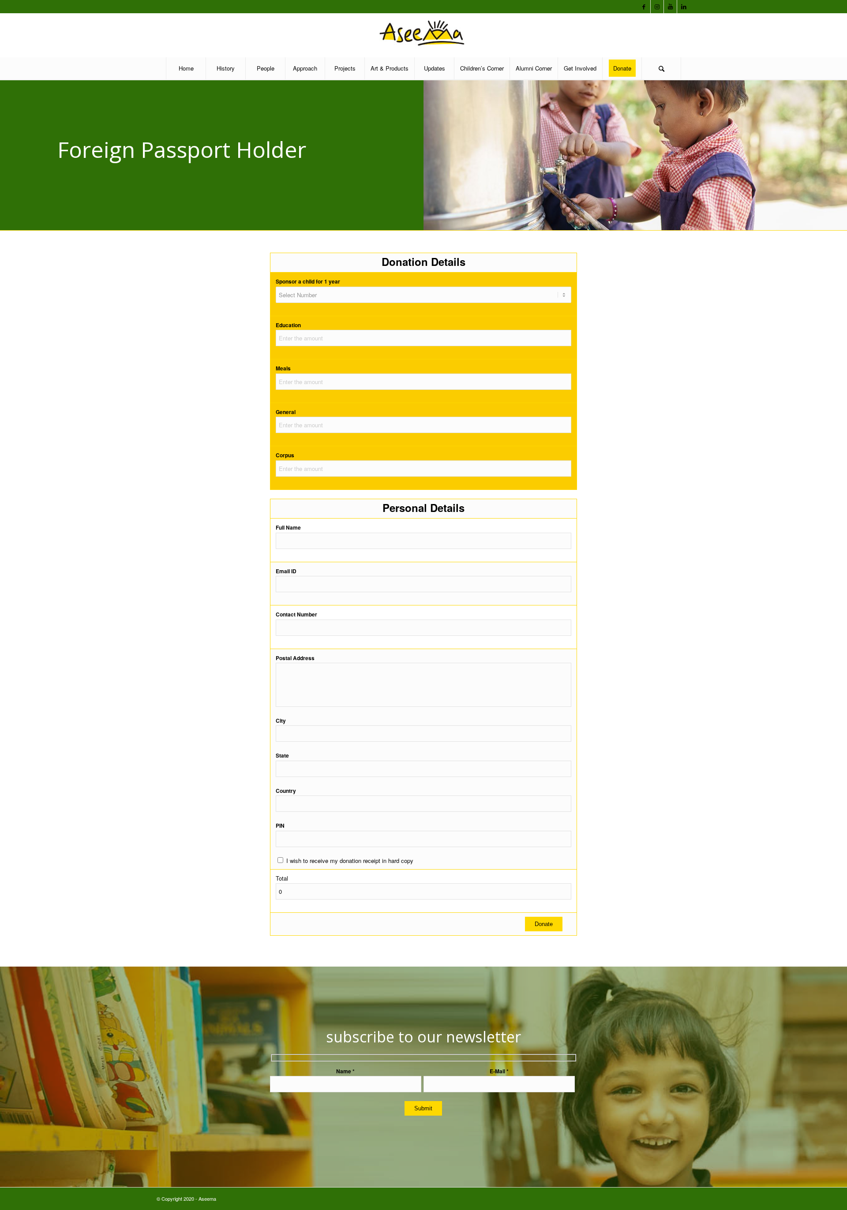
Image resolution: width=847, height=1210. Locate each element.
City (281, 721)
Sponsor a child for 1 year (308, 281)
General (286, 412)
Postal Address (295, 658)
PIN (280, 825)
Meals (283, 368)
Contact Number (296, 614)
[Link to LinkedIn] (683, 6)
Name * (345, 1071)
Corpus (285, 455)
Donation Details (423, 261)
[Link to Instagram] (657, 6)
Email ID (286, 571)
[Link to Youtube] (670, 6)
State (282, 755)
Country (286, 791)
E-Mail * (499, 1071)
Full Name (288, 527)
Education (288, 325)
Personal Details (423, 507)
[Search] (661, 68)
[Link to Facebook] (643, 6)
